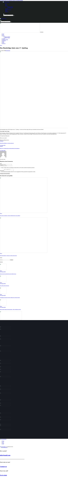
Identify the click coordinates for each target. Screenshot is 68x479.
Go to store (3, 475)
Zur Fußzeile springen (19, 0)
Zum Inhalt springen (3, 0)
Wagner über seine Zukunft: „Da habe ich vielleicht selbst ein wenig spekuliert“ (10, 215)
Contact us (3, 466)
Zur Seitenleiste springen (11, 0)
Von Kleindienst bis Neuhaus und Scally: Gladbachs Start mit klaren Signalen (10, 297)
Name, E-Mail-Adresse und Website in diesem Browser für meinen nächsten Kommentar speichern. (18, 167)
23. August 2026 (3, 271)
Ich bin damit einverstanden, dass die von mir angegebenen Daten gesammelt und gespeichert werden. (18, 171)
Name (1, 164)
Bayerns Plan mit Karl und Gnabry (4, 285)
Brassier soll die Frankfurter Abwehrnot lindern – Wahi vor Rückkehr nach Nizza (10, 309)
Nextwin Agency (3, 446)
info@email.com (5, 455)
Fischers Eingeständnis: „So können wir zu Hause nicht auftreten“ (8, 255)
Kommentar (2, 170)
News (1, 45)
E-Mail (1, 165)
